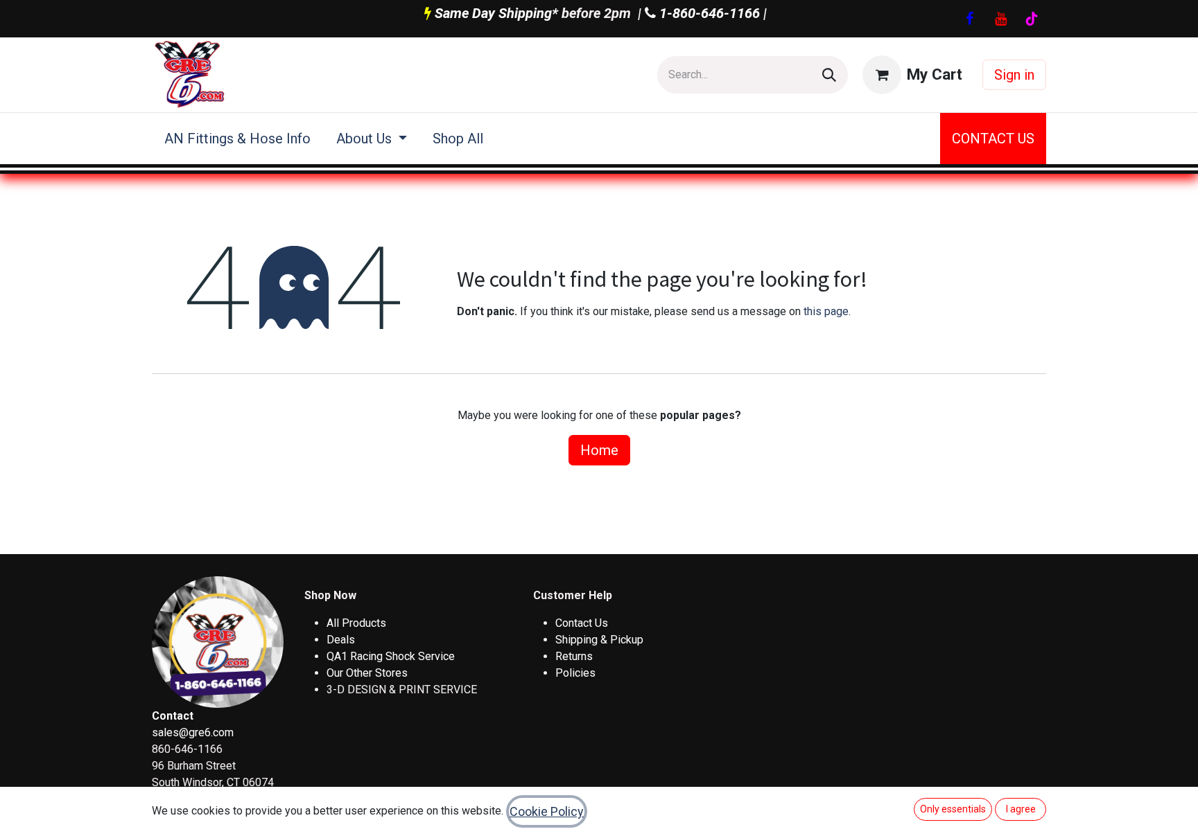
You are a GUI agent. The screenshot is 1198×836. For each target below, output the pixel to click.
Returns (574, 656)
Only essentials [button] (953, 809)
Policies (575, 672)
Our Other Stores (367, 672)
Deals (341, 639)
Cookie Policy (547, 811)
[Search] (829, 75)
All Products (356, 623)
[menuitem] (238, 138)
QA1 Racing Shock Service (391, 656)
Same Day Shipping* (496, 13)
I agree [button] (1021, 809)
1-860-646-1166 (708, 13)
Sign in (1014, 74)
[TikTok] (1031, 19)
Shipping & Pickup (599, 639)
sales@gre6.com (193, 732)
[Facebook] (969, 19)
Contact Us (581, 623)
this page (826, 311)
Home (599, 450)
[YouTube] (1000, 19)
